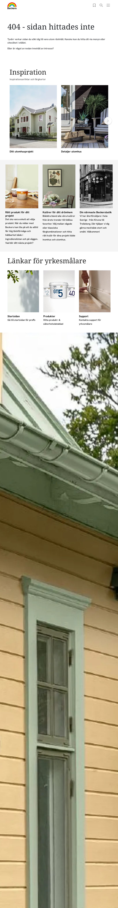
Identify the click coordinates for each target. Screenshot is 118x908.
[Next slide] (108, 121)
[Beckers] (12, 5)
